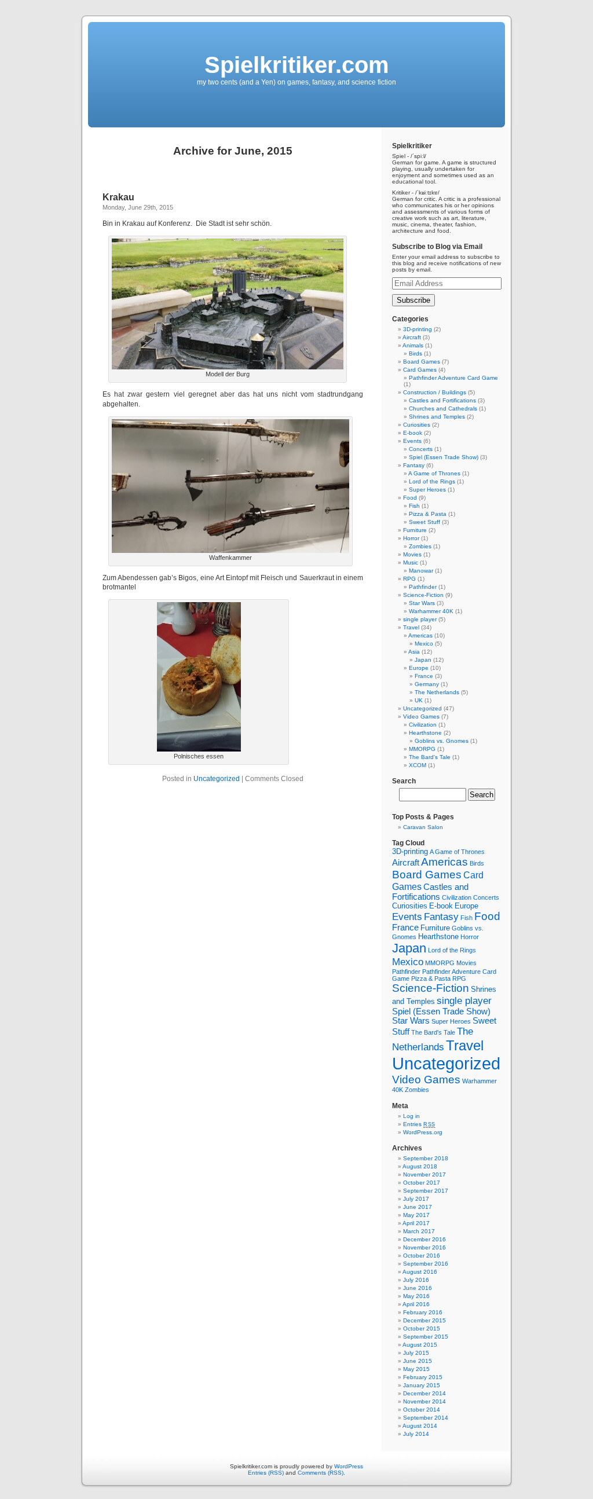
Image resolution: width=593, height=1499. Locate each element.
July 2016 (416, 1280)
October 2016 (421, 1255)
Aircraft (411, 337)
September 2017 (425, 1191)
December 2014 (424, 1393)
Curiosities (416, 425)
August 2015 (419, 1345)
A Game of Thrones (434, 473)
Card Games (420, 369)
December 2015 (424, 1320)
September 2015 (425, 1336)
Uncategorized (216, 779)
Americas (420, 635)
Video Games (421, 716)
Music (410, 562)
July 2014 (416, 1434)
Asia (414, 651)
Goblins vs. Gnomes (441, 741)
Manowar (421, 570)
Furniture (415, 530)
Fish (414, 506)
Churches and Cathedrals (443, 408)
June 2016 (417, 1288)
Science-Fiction (423, 595)
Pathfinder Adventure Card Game (453, 378)
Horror (411, 538)
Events (412, 441)
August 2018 (419, 1166)
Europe (419, 668)
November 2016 (424, 1247)
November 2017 (424, 1174)
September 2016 (425, 1263)
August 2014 (419, 1426)
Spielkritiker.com (296, 65)
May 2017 (416, 1215)
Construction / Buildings (434, 392)
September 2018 (425, 1158)
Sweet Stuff (424, 522)
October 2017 (421, 1182)
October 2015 (421, 1328)
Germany (427, 684)
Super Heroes (427, 489)
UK (419, 700)
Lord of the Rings (432, 481)
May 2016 (416, 1296)
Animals (412, 345)
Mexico (424, 643)
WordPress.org (422, 1132)
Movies (412, 554)
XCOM (417, 765)
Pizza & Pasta (427, 514)
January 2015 (421, 1385)
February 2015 (422, 1377)
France (424, 676)
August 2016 (419, 1272)
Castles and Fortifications (442, 400)
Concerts (421, 449)
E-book (412, 433)
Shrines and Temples (437, 416)
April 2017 (416, 1223)
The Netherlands (437, 692)
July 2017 (416, 1199)
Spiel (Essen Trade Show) (443, 457)
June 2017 (417, 1207)
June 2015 (417, 1361)
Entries (419, 1124)
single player (420, 619)
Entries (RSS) (266, 1472)
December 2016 (424, 1239)
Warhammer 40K (431, 611)
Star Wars (422, 603)
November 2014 (424, 1401)
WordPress (348, 1466)
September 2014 (425, 1417)
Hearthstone (425, 733)
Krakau (118, 197)
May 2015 (416, 1369)
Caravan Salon (423, 827)
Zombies (420, 546)
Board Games (421, 361)
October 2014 (421, 1409)
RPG (409, 579)
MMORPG (422, 749)
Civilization (423, 724)
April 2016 (416, 1304)
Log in (411, 1116)
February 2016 (422, 1312)
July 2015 (416, 1353)
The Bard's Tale (430, 757)
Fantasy (413, 465)
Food (410, 497)
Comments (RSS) (320, 1472)
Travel (411, 627)
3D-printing (417, 329)
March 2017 (419, 1231)
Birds (415, 353)
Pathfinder (423, 587)
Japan (423, 660)
